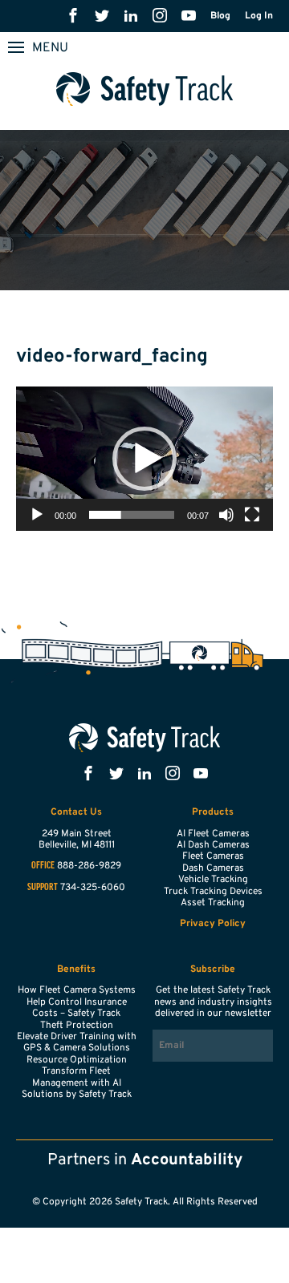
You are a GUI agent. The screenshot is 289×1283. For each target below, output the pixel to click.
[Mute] (226, 515)
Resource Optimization (76, 1060)
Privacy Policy (213, 923)
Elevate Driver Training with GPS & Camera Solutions (76, 1042)
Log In (259, 16)
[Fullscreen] (252, 515)
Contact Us (76, 812)
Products (213, 812)
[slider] (131, 515)
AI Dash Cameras (213, 845)
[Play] (37, 515)
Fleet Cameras (213, 856)
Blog (220, 16)
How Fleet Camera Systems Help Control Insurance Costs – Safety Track (77, 1002)
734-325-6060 (92, 887)
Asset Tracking (213, 902)
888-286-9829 (89, 866)
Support (42, 887)
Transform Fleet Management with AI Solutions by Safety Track (77, 1083)
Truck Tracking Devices (213, 891)
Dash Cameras (213, 868)
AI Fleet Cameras (213, 834)
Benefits (76, 969)
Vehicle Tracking (213, 879)
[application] (144, 459)
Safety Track (145, 89)
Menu (50, 48)
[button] (144, 459)
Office (43, 866)
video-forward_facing (112, 357)
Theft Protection (76, 1025)
